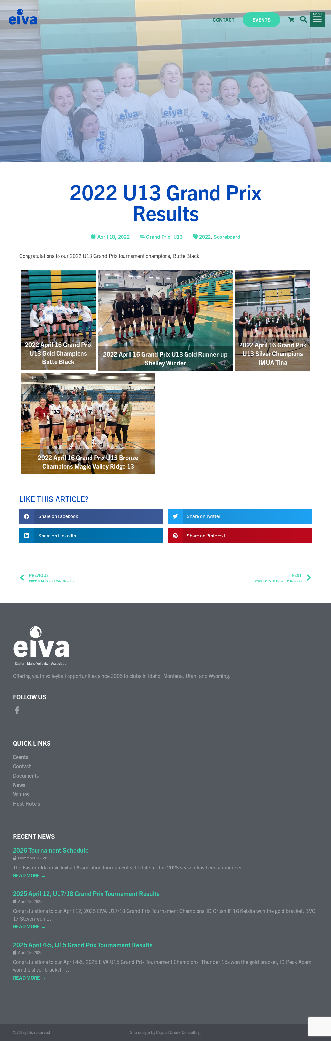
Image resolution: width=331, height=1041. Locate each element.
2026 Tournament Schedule (51, 850)
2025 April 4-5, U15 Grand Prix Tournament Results (83, 944)
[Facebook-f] (17, 710)
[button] (303, 19)
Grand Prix (158, 236)
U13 (178, 236)
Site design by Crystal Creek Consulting (165, 1032)
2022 (205, 236)
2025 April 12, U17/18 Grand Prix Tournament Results (86, 893)
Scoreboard (227, 236)
